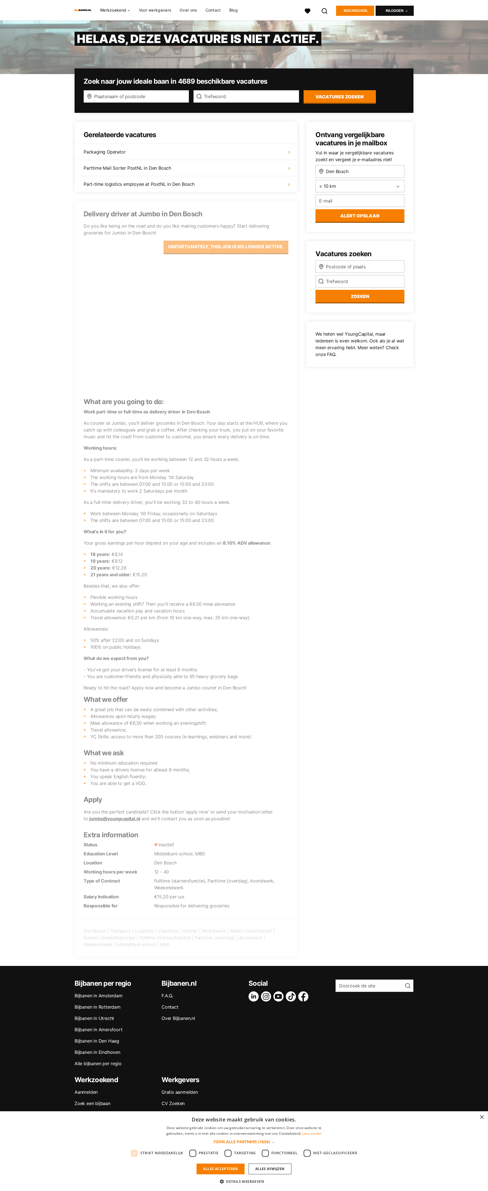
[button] (244, 1142)
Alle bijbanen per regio (98, 1063)
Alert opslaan (360, 216)
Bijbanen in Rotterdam (98, 1007)
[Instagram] (267, 996)
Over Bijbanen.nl (178, 1018)
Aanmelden (86, 1092)
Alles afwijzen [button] (270, 1168)
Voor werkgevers (155, 10)
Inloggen (395, 11)
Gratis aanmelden (180, 1092)
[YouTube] (279, 996)
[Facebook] (304, 996)
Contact (213, 10)
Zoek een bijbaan (92, 1103)
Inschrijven (355, 11)
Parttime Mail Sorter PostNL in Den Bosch (127, 168)
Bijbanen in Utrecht (94, 1018)
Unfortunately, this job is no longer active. (226, 246)
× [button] (482, 1117)
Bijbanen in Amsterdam (99, 995)
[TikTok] (292, 996)
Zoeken (360, 296)
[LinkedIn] (255, 996)
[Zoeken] (324, 10)
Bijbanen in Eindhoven (97, 1052)
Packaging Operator (104, 152)
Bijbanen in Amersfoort (99, 1029)
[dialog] (244, 1151)
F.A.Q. (167, 995)
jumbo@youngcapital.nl (114, 818)
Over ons (188, 10)
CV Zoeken (173, 1103)
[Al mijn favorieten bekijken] (307, 10)
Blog (233, 10)
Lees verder (312, 1133)
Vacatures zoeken (339, 97)
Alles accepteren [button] (220, 1168)
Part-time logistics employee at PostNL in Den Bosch (139, 184)
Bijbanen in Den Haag (97, 1041)
